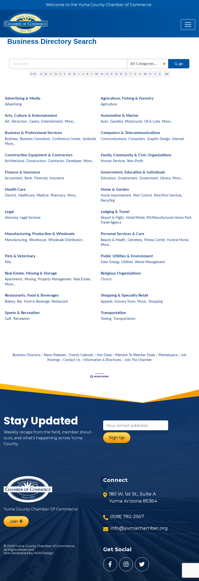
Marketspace (168, 355)
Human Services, (113, 161)
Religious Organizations (121, 273)
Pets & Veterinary (20, 256)
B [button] (46, 74)
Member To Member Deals (135, 355)
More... (70, 121)
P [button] (111, 74)
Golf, (8, 319)
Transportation (113, 313)
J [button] (83, 74)
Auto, (105, 121)
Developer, (74, 161)
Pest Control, (142, 195)
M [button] (96, 74)
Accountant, (14, 178)
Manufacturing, (16, 240)
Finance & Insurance (22, 172)
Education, (109, 178)
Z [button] (160, 74)
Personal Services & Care (122, 234)
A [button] (41, 74)
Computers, (137, 139)
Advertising (13, 104)
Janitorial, (89, 139)
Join (14, 521)
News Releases (55, 355)
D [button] (56, 74)
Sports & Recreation (22, 313)
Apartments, (14, 279)
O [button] (107, 74)
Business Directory (27, 355)
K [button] (87, 74)
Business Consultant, (35, 139)
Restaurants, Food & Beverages (32, 295)
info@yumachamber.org (139, 528)
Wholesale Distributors (65, 240)
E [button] (60, 74)
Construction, (36, 161)
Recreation (21, 319)
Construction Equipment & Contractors (39, 155)
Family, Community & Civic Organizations (136, 155)
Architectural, (15, 161)
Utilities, (127, 262)
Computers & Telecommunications (130, 133)
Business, (11, 139)
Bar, (20, 301)
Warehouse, (38, 240)
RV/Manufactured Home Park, (169, 218)
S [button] (126, 74)
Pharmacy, (58, 195)
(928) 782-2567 (127, 516)
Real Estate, (82, 279)
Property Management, (55, 279)
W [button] (145, 74)
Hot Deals (104, 355)
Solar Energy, (110, 262)
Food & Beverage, (37, 301)
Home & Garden (115, 189)
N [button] (102, 74)
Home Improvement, (116, 195)
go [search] (181, 64)
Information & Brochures (102, 360)
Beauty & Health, (113, 240)
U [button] (135, 74)
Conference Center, (66, 139)
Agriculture (109, 104)
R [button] (121, 74)
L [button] (91, 74)
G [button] (69, 74)
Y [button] (155, 74)
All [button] (166, 74)
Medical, (43, 195)
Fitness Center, (155, 240)
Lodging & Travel (115, 212)
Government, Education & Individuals (133, 172)
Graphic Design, (159, 139)
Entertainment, (52, 121)
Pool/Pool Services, (168, 195)
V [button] (140, 74)
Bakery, (10, 301)
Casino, (34, 121)
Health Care (15, 189)
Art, (7, 121)
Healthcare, (26, 195)
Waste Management (150, 262)
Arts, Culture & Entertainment (31, 116)
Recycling (108, 200)
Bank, (29, 178)
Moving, (30, 279)
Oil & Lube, (152, 121)
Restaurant (60, 301)
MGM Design (43, 553)
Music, (142, 301)
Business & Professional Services (33, 133)
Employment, (128, 178)
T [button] (130, 74)
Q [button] (116, 74)
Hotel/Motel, (135, 218)
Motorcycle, (134, 121)
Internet (178, 139)
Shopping (156, 301)
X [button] (150, 74)
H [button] (74, 74)
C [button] (51, 74)
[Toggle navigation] (188, 24)
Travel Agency (111, 222)
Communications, (114, 139)
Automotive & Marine (119, 116)
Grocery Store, (125, 301)
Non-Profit (135, 161)
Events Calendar (81, 355)
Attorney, (11, 218)
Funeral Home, (178, 240)
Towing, (106, 319)
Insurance (57, 178)
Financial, (41, 178)
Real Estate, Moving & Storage (31, 273)
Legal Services (30, 218)
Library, (165, 178)
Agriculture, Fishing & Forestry (127, 98)
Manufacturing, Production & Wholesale (40, 234)
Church (106, 279)
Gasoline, (117, 121)
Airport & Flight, (112, 218)
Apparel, (107, 301)
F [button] (65, 74)
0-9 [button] (33, 74)
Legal (9, 212)
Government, (149, 178)
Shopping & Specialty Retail (124, 295)
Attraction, (20, 121)
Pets (8, 262)
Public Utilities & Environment (127, 256)
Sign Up (116, 437)
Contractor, (56, 161)
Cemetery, (135, 240)
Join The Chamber (138, 360)
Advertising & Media (22, 98)
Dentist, (11, 195)
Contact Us (71, 360)
